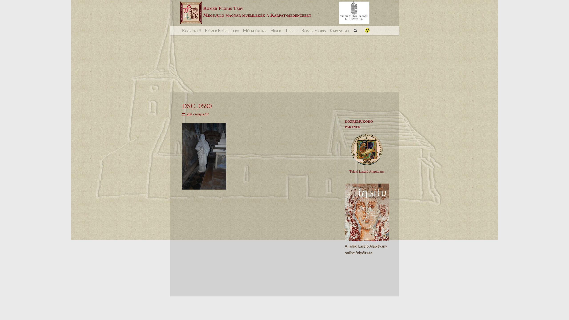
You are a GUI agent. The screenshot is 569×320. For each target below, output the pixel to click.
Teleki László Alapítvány (367, 171)
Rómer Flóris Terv (222, 30)
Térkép (291, 30)
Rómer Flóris (313, 30)
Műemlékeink (255, 30)
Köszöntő (191, 30)
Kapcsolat (339, 30)
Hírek (275, 30)
